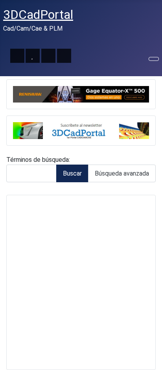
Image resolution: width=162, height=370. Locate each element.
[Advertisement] (81, 282)
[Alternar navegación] (154, 59)
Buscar (72, 173)
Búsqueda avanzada (122, 173)
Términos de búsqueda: (38, 159)
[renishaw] (81, 93)
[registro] (81, 130)
